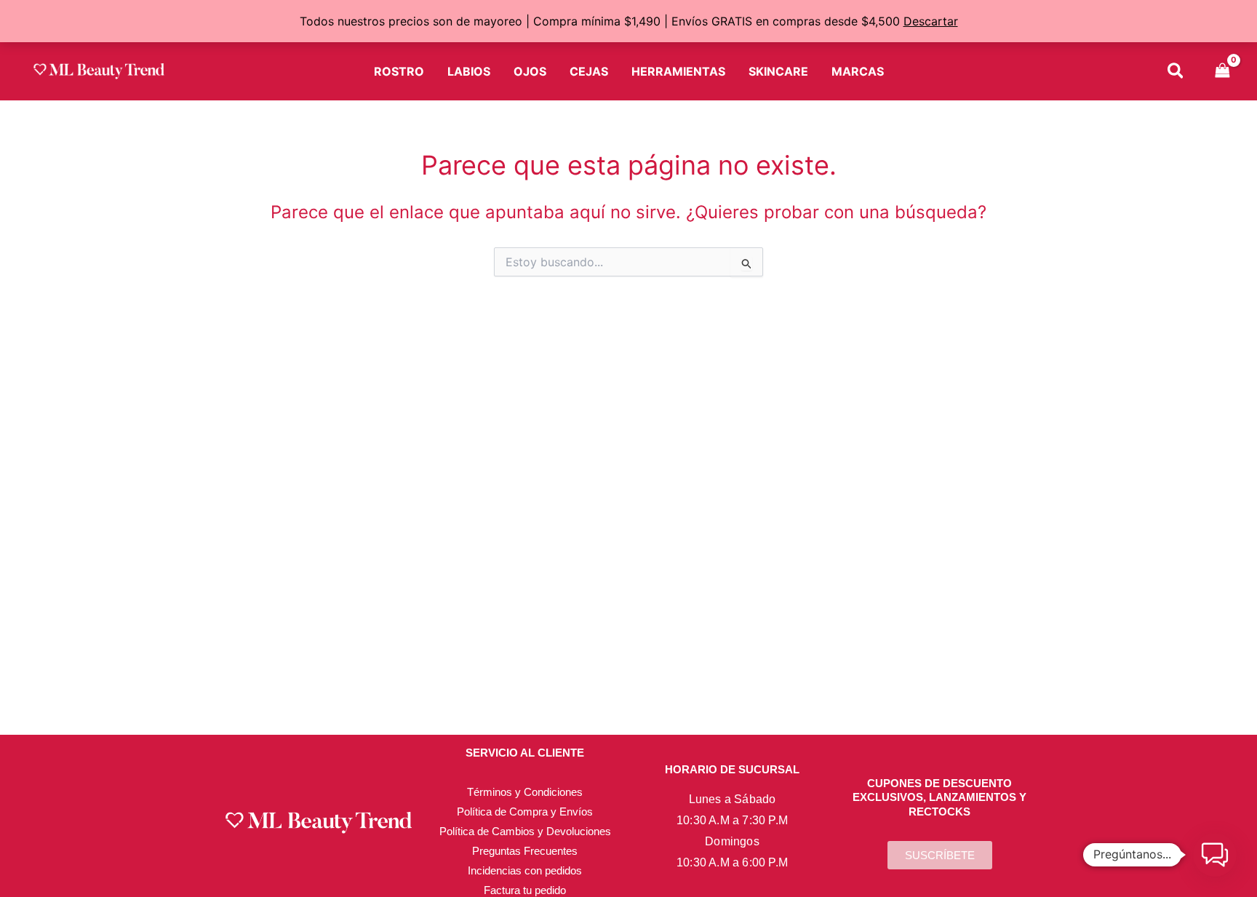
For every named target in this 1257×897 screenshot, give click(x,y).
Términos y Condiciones (525, 792)
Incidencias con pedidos (525, 870)
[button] (1176, 73)
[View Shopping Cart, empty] (1222, 72)
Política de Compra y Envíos (525, 811)
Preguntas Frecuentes (525, 851)
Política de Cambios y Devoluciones (525, 831)
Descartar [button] (930, 21)
